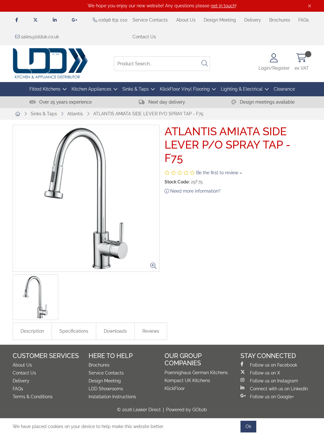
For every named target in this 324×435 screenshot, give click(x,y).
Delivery (252, 19)
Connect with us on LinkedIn (279, 388)
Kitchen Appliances (91, 89)
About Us (186, 19)
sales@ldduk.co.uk (39, 36)
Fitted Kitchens (44, 89)
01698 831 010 (112, 19)
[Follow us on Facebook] (17, 20)
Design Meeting (220, 19)
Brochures (279, 19)
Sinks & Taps (135, 89)
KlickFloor (175, 388)
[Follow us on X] (35, 20)
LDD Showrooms (106, 388)
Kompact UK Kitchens (187, 380)
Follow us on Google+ (272, 396)
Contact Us (144, 36)
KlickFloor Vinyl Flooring (185, 89)
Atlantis (75, 113)
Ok (248, 426)
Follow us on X (265, 372)
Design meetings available (267, 102)
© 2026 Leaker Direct (139, 409)
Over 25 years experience (65, 102)
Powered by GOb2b (186, 409)
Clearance (284, 89)
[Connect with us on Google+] (74, 20)
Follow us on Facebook (273, 365)
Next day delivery (166, 102)
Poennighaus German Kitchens (196, 372)
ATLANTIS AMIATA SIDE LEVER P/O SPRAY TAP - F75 (148, 113)
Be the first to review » (219, 172)
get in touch (223, 5)
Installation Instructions (112, 396)
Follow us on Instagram (274, 380)
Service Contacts (150, 19)
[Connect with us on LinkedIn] (54, 20)
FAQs (303, 19)
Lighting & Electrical (242, 89)
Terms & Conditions (33, 396)
